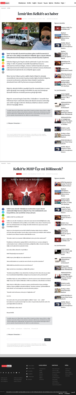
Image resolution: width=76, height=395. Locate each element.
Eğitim (51, 3)
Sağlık (34, 3)
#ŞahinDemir (26, 328)
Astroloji (67, 376)
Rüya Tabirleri (68, 374)
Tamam (68, 393)
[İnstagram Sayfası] (7, 372)
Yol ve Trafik (55, 370)
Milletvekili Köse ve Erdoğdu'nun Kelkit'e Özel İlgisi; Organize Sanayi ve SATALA (66, 121)
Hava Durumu (55, 368)
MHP (12, 217)
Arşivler (30, 374)
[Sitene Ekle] (20, 372)
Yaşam (46, 3)
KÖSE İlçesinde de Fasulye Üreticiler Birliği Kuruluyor (66, 75)
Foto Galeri (31, 365)
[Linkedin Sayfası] (12, 372)
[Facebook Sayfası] (1, 372)
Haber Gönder (17, 381)
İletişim (30, 379)
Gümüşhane (22, 3)
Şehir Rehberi (55, 383)
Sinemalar (55, 379)
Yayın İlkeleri (4, 379)
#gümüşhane (19, 328)
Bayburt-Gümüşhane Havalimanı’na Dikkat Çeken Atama (65, 36)
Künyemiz (31, 376)
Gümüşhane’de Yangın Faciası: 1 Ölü (66, 63)
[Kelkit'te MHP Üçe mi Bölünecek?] (26, 191)
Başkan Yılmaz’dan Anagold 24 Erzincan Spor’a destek (66, 55)
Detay (61, 393)
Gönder (47, 130)
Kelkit (29, 3)
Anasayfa (3, 8)
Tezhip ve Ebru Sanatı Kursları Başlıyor (65, 135)
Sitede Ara (67, 368)
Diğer (63, 3)
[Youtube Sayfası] (9, 372)
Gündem (57, 3)
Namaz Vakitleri (56, 372)
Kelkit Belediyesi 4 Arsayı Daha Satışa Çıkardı (66, 141)
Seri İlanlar (55, 381)
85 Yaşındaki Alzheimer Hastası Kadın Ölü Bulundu (66, 112)
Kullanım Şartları (18, 378)
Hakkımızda (4, 378)
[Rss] (14, 372)
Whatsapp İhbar (18, 379)
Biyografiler (68, 372)
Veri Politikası (4, 381)
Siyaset (40, 3)
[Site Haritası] (17, 372)
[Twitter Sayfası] (4, 372)
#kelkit (12, 328)
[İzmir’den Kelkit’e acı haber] (26, 36)
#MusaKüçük (34, 328)
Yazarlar (30, 371)
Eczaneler (54, 374)
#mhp (8, 328)
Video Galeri (31, 368)
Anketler (67, 370)
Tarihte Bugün (56, 377)
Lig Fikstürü (55, 376)
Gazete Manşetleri (56, 384)
